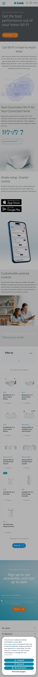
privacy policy (12, 644)
